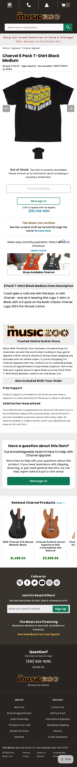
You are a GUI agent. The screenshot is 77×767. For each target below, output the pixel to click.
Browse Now (43, 231)
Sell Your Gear (57, 713)
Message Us (38, 201)
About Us (19, 707)
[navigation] (9, 5)
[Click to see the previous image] (6, 108)
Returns (58, 730)
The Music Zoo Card (19, 725)
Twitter (34, 582)
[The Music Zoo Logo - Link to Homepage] (38, 16)
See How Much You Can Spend (38, 634)
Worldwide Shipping (58, 725)
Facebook (27, 582)
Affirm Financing (19, 719)
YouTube (42, 582)
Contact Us (57, 707)
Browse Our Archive (38, 685)
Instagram (49, 582)
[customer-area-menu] (48, 5)
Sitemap (19, 736)
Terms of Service (41, 754)
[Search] (67, 27)
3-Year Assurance (58, 736)
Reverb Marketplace (20, 582)
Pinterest (57, 582)
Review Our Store (19, 730)
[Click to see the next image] (70, 108)
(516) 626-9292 (39, 211)
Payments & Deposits (58, 719)
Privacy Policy (26, 754)
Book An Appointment (19, 713)
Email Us (38, 667)
